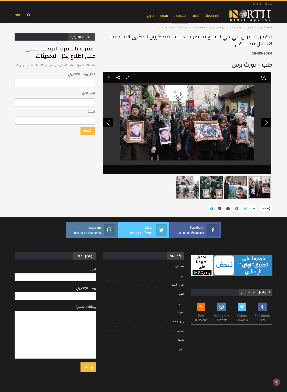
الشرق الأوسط (178, 285)
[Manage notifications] (276, 382)
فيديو (164, 16)
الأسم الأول (88, 93)
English (257, 4)
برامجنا (181, 340)
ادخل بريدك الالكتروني (81, 74)
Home (268, 4)
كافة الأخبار (179, 267)
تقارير (196, 16)
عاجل (150, 16)
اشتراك (87, 131)
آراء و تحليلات (178, 322)
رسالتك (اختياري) (86, 307)
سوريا (182, 276)
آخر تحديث (212, 16)
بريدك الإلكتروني (86, 288)
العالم (181, 294)
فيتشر (181, 349)
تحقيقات (180, 313)
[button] (118, 77)
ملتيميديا (180, 16)
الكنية (91, 112)
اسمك (92, 269)
